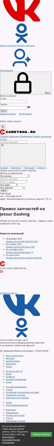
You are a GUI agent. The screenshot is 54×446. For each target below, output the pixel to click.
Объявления (25, 136)
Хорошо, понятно (41, 434)
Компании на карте (15, 420)
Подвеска (10, 376)
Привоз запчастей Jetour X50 (20, 247)
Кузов (8, 374)
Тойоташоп (29, 167)
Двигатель (11, 363)
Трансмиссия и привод (17, 397)
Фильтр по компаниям (11, 173)
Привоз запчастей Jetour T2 (19, 252)
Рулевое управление (16, 379)
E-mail (3, 98)
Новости (41, 167)
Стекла (9, 389)
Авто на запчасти (14, 355)
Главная (4, 136)
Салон (9, 382)
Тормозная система (15, 395)
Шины (9, 402)
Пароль (3, 104)
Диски (9, 366)
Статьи (3, 139)
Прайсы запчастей (42, 136)
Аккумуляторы (13, 361)
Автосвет (10, 358)
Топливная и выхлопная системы (22, 392)
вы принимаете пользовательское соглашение (13, 438)
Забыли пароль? (8, 113)
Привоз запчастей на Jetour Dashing (24, 257)
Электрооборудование (17, 405)
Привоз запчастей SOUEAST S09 (22, 241)
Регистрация (25, 113)
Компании (14, 136)
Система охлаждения (16, 386)
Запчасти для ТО (14, 371)
